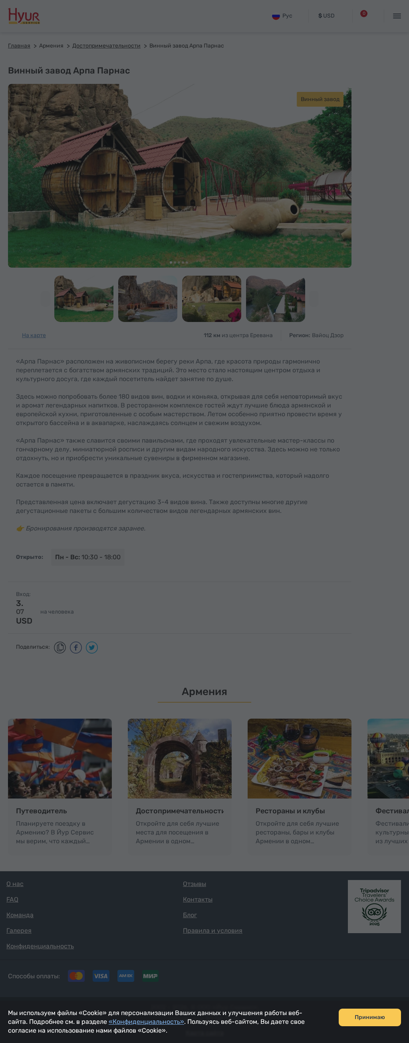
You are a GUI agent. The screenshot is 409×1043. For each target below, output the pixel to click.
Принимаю (370, 1017)
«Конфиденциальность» (146, 1021)
